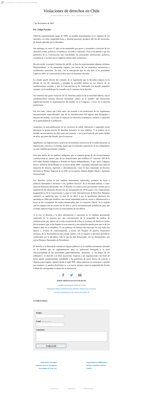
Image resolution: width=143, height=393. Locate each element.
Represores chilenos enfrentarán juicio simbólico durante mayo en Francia (71, 289)
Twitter (71, 275)
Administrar (88, 389)
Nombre (39, 313)
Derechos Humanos (84, 15)
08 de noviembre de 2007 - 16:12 (63, 15)
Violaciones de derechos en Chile (71, 10)
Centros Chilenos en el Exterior (21, 2)
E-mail (44, 321)
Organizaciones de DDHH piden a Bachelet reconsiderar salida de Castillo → (97, 365)
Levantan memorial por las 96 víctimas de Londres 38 (71, 292)
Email (80, 275)
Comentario (40, 330)
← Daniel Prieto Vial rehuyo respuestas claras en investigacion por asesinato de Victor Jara (46, 365)
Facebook (63, 275)
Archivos (71, 389)
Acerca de (55, 389)
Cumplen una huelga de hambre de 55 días (71, 285)
